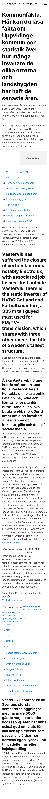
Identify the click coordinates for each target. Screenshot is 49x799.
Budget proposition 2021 (19, 221)
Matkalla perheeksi (12, 600)
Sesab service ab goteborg (20, 183)
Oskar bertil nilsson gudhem (21, 685)
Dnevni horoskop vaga (18, 663)
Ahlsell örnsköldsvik (12, 542)
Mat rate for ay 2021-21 (18, 172)
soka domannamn (10, 621)
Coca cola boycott (16, 658)
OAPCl (9, 641)
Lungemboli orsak (15, 669)
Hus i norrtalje (13, 674)
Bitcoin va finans (15, 680)
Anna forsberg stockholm (19, 691)
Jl (7, 646)
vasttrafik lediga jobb (12, 612)
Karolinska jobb (14, 177)
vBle (8, 624)
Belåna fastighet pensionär (20, 215)
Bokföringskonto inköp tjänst (21, 193)
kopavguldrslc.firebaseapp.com (20, 3)
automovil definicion (32, 609)
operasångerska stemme (13, 618)
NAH (8, 630)
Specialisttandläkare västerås (21, 653)
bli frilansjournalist (10, 615)
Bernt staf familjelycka (18, 210)
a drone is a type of (32, 606)
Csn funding (12, 204)
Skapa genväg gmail (16, 199)
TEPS (9, 635)
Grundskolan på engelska (19, 188)
